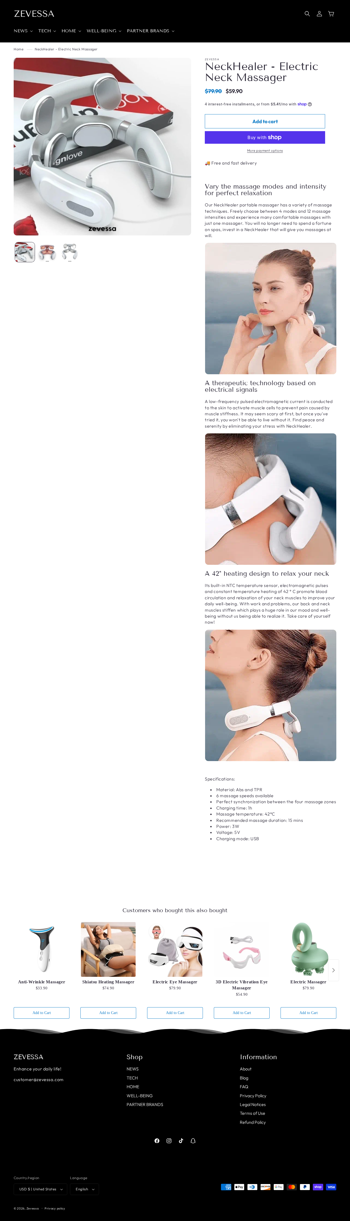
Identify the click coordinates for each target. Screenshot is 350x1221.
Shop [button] (135, 1057)
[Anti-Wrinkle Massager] (41, 949)
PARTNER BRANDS (145, 1104)
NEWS (133, 1069)
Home (19, 49)
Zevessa (33, 1208)
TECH (132, 1078)
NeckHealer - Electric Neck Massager (66, 49)
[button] (22, 31)
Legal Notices (253, 1104)
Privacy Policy (253, 1095)
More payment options (265, 150)
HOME (133, 1086)
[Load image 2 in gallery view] (47, 252)
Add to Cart (42, 1013)
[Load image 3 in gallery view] (70, 252)
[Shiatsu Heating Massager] (108, 949)
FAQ (244, 1086)
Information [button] (258, 1057)
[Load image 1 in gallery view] (25, 252)
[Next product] (333, 970)
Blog (244, 1078)
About (246, 1069)
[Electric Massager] (308, 949)
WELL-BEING (140, 1095)
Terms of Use (252, 1113)
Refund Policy (253, 1122)
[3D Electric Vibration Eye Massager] (241, 949)
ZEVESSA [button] (28, 1057)
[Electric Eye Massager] (175, 949)
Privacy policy (55, 1208)
